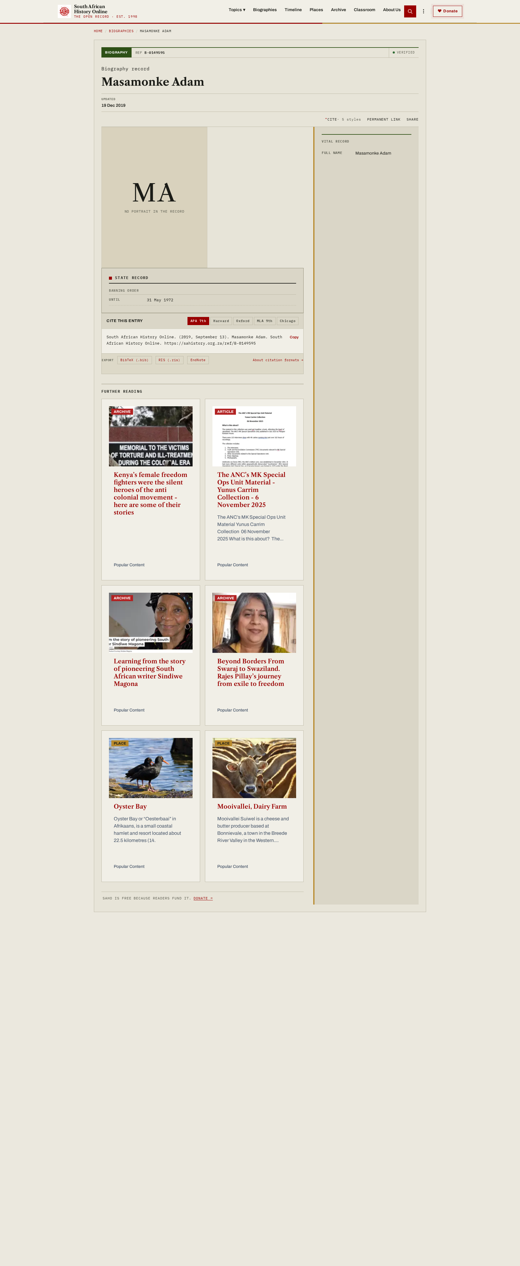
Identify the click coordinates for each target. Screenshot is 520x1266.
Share (413, 119)
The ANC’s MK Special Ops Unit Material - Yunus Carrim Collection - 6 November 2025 (251, 490)
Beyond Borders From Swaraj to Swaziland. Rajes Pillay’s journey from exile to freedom (250, 672)
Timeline (293, 10)
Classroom (364, 10)
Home (98, 31)
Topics (237, 10)
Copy (294, 337)
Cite (343, 119)
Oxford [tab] (243, 321)
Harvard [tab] (221, 321)
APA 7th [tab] (198, 321)
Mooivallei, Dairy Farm (252, 806)
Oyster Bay (130, 806)
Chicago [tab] (288, 321)
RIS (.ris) (169, 360)
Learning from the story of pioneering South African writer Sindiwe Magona (149, 672)
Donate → (203, 898)
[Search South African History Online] (410, 11)
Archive (338, 10)
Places (316, 10)
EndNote (198, 360)
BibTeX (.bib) (134, 360)
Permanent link (384, 119)
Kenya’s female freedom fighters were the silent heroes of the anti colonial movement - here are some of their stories (150, 493)
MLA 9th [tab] (265, 321)
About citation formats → (278, 360)
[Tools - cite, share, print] (423, 11)
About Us (392, 10)
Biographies (265, 10)
